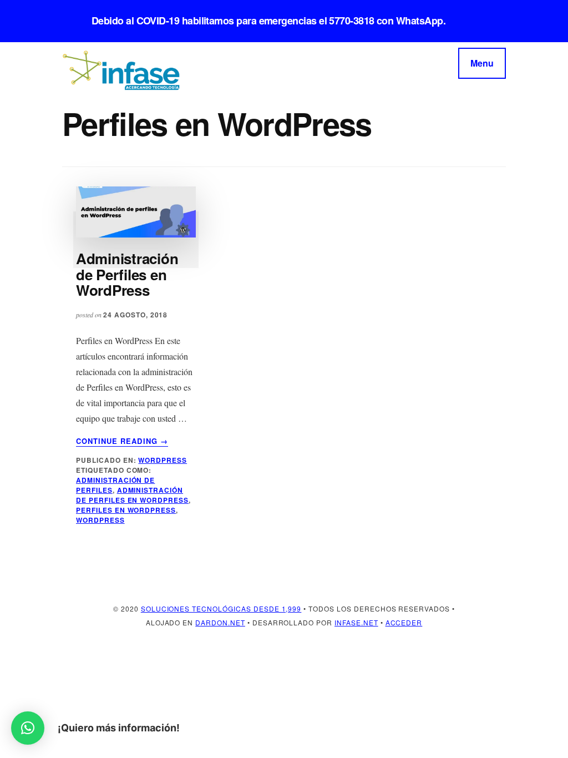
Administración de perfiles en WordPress (132, 495)
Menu (482, 63)
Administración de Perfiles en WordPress (127, 274)
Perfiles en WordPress (126, 510)
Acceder (404, 622)
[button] (27, 728)
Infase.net (356, 622)
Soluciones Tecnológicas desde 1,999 (221, 608)
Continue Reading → (122, 441)
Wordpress (162, 460)
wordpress (100, 520)
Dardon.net (220, 622)
